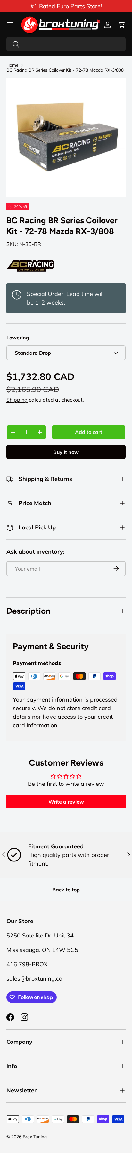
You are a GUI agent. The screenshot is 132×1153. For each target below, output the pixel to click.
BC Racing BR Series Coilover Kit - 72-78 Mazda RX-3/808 (65, 70)
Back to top (66, 889)
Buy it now (66, 452)
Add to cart (88, 432)
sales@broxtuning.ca (34, 978)
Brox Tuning (35, 1136)
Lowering (17, 337)
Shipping (17, 400)
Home (12, 65)
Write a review (66, 802)
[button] (122, 25)
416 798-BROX (27, 964)
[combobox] (66, 44)
